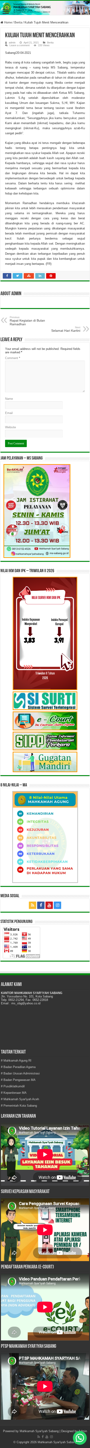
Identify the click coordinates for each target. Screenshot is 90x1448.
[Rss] (32, 905)
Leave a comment (19, 45)
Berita (18, 22)
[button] (80, 1438)
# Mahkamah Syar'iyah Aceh (20, 1099)
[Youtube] (49, 905)
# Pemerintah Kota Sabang (19, 1105)
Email (9, 413)
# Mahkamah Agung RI (16, 1060)
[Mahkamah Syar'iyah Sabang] (45, 8)
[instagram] (57, 905)
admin (12, 42)
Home (7, 22)
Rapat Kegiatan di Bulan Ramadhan (27, 321)
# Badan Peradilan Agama (18, 1067)
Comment (12, 358)
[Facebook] (41, 905)
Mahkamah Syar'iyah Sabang (39, 1431)
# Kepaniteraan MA (14, 1092)
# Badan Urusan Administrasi (20, 1073)
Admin (82, 1431)
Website (10, 427)
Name (9, 398)
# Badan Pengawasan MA (18, 1080)
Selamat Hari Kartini (65, 329)
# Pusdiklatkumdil (13, 1086)
